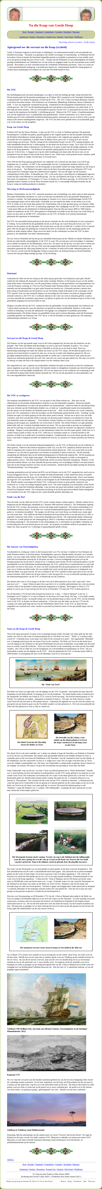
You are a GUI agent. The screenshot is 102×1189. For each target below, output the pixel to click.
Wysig (69, 1181)
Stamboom (24, 37)
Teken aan (91, 1181)
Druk (84, 1181)
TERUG (10, 1160)
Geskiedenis (49, 32)
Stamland (39, 32)
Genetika (58, 32)
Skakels (60, 37)
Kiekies (32, 37)
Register (31, 32)
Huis (24, 32)
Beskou (63, 1181)
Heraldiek (67, 32)
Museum (76, 32)
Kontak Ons (51, 37)
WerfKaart (78, 37)
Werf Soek (69, 37)
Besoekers (41, 37)
